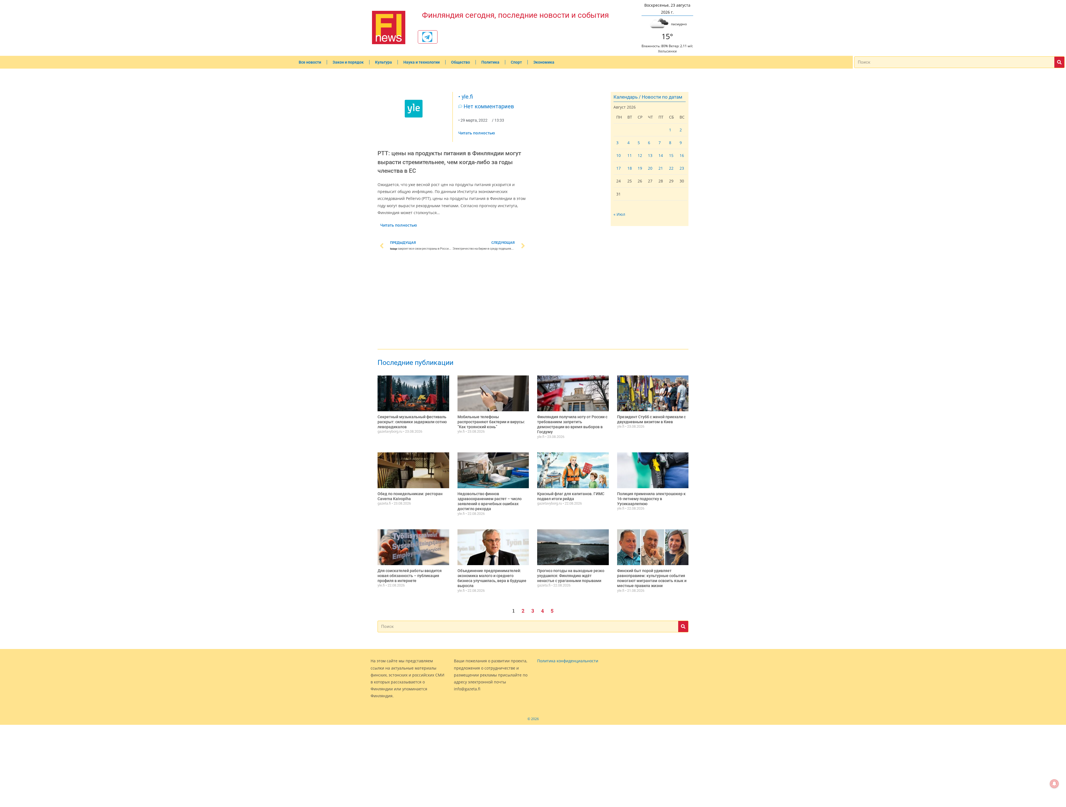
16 (682, 155)
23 (682, 168)
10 (618, 155)
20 (650, 168)
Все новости (310, 62)
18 (629, 168)
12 (640, 155)
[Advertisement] (452, 301)
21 (660, 168)
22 (671, 168)
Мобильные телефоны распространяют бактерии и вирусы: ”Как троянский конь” (491, 422)
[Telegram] (427, 37)
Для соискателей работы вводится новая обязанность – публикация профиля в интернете (410, 575)
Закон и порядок (348, 62)
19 (640, 168)
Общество (460, 62)
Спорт (516, 62)
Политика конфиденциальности (567, 660)
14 (660, 155)
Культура (383, 62)
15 (671, 155)
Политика (490, 62)
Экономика (543, 62)
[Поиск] (1059, 62)
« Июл (619, 214)
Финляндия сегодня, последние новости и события (515, 15)
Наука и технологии (421, 62)
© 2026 (533, 718)
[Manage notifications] (1054, 783)
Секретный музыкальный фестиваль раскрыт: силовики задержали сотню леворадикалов (412, 422)
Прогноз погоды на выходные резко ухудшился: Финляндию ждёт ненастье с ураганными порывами (570, 575)
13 (650, 155)
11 (629, 155)
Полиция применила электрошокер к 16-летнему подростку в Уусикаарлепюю (651, 499)
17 (618, 168)
